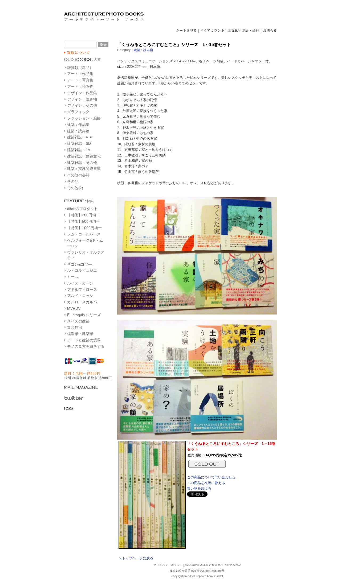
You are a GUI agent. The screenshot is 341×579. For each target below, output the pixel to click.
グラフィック (78, 112)
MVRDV (73, 308)
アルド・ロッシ (80, 295)
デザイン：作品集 (82, 93)
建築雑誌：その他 (82, 162)
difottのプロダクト (82, 208)
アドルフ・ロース (82, 289)
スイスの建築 (78, 321)
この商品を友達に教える (206, 483)
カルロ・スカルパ (82, 302)
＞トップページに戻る (136, 558)
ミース (72, 277)
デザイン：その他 (82, 105)
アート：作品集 (80, 74)
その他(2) (75, 188)
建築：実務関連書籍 (84, 169)
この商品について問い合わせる (211, 477)
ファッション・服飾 (84, 118)
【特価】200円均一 (83, 215)
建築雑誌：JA (78, 150)
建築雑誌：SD (79, 143)
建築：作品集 (78, 124)
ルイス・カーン (80, 283)
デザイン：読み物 (82, 99)
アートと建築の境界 (84, 340)
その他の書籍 (78, 175)
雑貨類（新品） (80, 67)
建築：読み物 (78, 131)
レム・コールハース (84, 234)
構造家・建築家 (80, 334)
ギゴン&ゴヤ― (79, 264)
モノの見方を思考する (85, 346)
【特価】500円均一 (83, 221)
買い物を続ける (199, 488)
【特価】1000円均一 (84, 228)
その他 (72, 181)
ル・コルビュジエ (82, 270)
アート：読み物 (80, 86)
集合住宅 (74, 327)
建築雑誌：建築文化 (84, 156)
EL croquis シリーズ (84, 315)
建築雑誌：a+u (79, 137)
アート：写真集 (80, 80)
